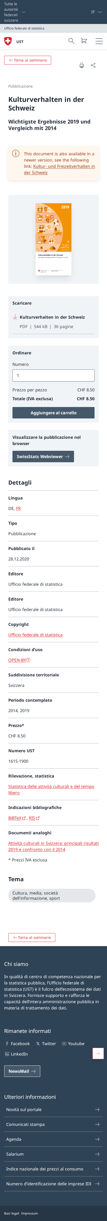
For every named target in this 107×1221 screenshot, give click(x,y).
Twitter (49, 1043)
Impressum (29, 1213)
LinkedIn (19, 1054)
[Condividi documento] (93, 65)
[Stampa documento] (81, 65)
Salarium (15, 1154)
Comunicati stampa (25, 1124)
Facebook (20, 1043)
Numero (20, 364)
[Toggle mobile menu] (99, 41)
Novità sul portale (24, 1109)
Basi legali (11, 1213)
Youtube (76, 1043)
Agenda (13, 1139)
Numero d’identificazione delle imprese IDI (48, 1184)
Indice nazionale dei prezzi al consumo (44, 1169)
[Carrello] (83, 40)
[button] (98, 1053)
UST (19, 41)
